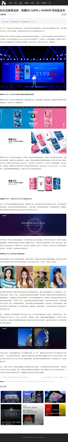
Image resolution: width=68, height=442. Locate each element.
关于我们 (44, 3)
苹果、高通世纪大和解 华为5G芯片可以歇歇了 (16, 377)
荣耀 (7, 28)
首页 (10, 3)
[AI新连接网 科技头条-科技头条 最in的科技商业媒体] (3, 2)
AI (10, 253)
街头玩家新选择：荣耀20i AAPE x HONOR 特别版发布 (32, 10)
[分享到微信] (63, 14)
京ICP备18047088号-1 (41, 437)
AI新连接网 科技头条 (30, 437)
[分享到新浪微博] (65, 14)
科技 (20, 3)
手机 (42, 36)
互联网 (27, 3)
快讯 (15, 3)
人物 (37, 3)
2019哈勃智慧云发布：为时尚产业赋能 (52, 377)
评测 (32, 3)
